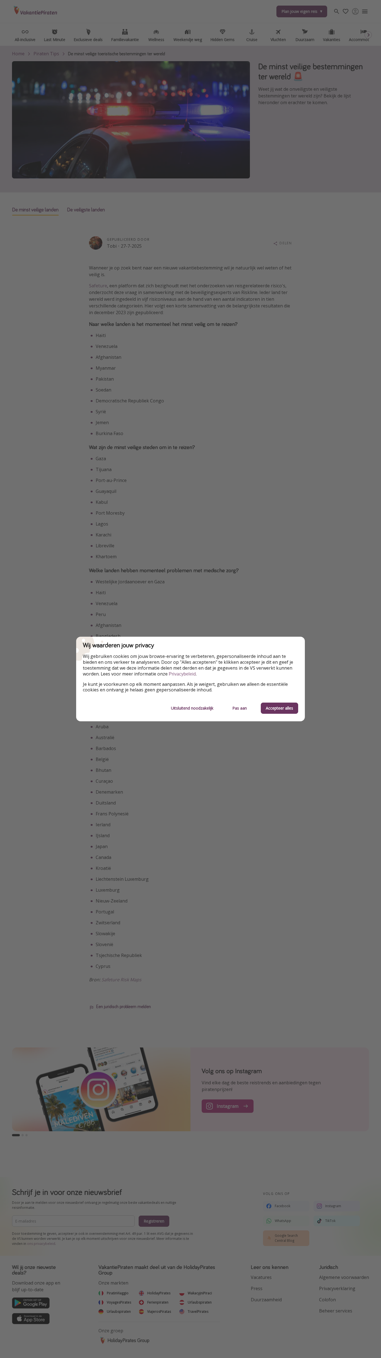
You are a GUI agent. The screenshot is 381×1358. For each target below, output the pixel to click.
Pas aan (239, 708)
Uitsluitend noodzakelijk (192, 708)
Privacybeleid (182, 674)
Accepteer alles (279, 708)
